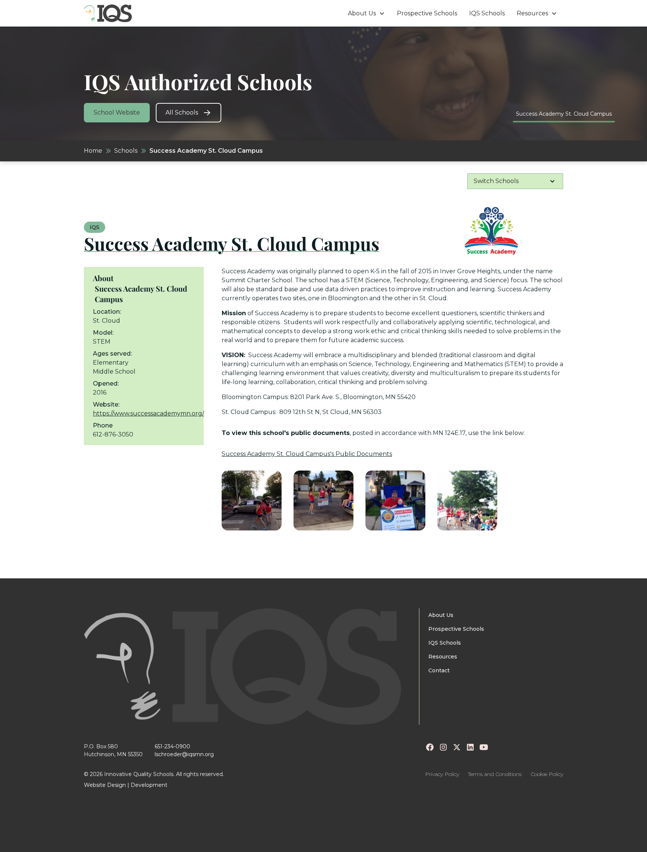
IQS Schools (487, 13)
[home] (108, 13)
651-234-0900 (172, 746)
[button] (366, 13)
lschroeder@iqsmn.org (184, 754)
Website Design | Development (125, 785)
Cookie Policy (547, 774)
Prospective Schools (427, 13)
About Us (440, 615)
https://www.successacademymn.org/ (148, 413)
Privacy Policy (442, 774)
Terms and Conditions (495, 774)
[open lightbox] (252, 500)
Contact (439, 670)
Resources (442, 656)
